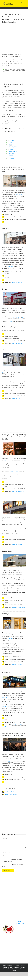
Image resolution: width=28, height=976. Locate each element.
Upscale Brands (11, 7)
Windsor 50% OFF (19, 923)
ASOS (10, 144)
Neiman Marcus (13, 151)
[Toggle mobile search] (22, 2)
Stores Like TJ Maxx (17, 343)
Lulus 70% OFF (18, 921)
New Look (11, 140)
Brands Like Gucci (9, 792)
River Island (12, 138)
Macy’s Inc (6, 460)
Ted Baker (22, 62)
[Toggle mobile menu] (25, 2)
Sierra (23, 318)
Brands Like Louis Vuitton (11, 794)
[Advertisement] (14, 38)
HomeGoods (16, 318)
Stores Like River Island (18, 222)
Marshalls (10, 318)
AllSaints (12, 158)
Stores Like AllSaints (17, 782)
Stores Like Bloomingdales (18, 491)
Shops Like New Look (17, 282)
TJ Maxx (11, 142)
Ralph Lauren (12, 156)
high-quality (5, 706)
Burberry (11, 153)
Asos (3, 373)
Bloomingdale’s (13, 147)
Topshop (11, 149)
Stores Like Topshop (17, 544)
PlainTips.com (4, 7)
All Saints (10, 761)
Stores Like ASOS (16, 398)
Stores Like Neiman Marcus (18, 607)
